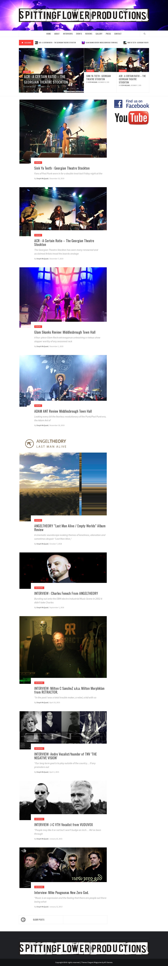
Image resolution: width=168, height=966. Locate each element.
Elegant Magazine (94, 962)
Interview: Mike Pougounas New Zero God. (61, 892)
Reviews (88, 33)
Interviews (68, 33)
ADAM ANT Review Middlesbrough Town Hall (63, 411)
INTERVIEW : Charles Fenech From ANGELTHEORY (66, 593)
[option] (51, 70)
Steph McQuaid (30, 87)
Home (48, 33)
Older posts (38, 919)
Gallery (99, 33)
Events (79, 33)
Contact (118, 33)
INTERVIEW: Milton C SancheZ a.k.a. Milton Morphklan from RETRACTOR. (69, 690)
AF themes (108, 962)
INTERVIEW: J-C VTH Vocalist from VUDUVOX (63, 824)
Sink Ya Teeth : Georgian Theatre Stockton (114, 42)
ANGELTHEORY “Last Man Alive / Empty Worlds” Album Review (69, 527)
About (57, 33)
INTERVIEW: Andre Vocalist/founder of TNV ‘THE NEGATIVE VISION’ (65, 755)
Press (108, 33)
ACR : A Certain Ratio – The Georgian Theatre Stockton (46, 79)
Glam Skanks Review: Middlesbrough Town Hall (74, 42)
